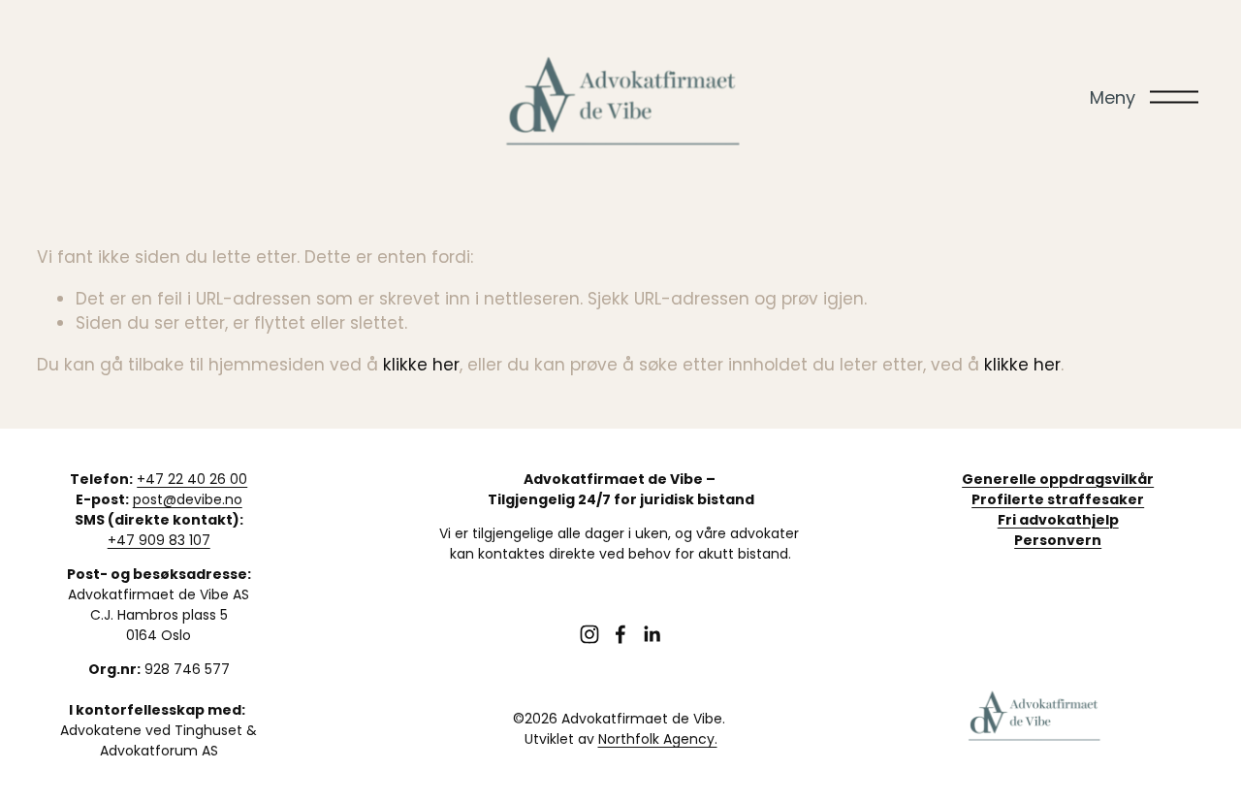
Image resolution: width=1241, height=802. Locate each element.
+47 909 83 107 (159, 540)
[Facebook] (620, 634)
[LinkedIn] (651, 634)
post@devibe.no (187, 499)
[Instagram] (589, 634)
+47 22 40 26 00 (192, 479)
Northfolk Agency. (657, 739)
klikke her (421, 364)
